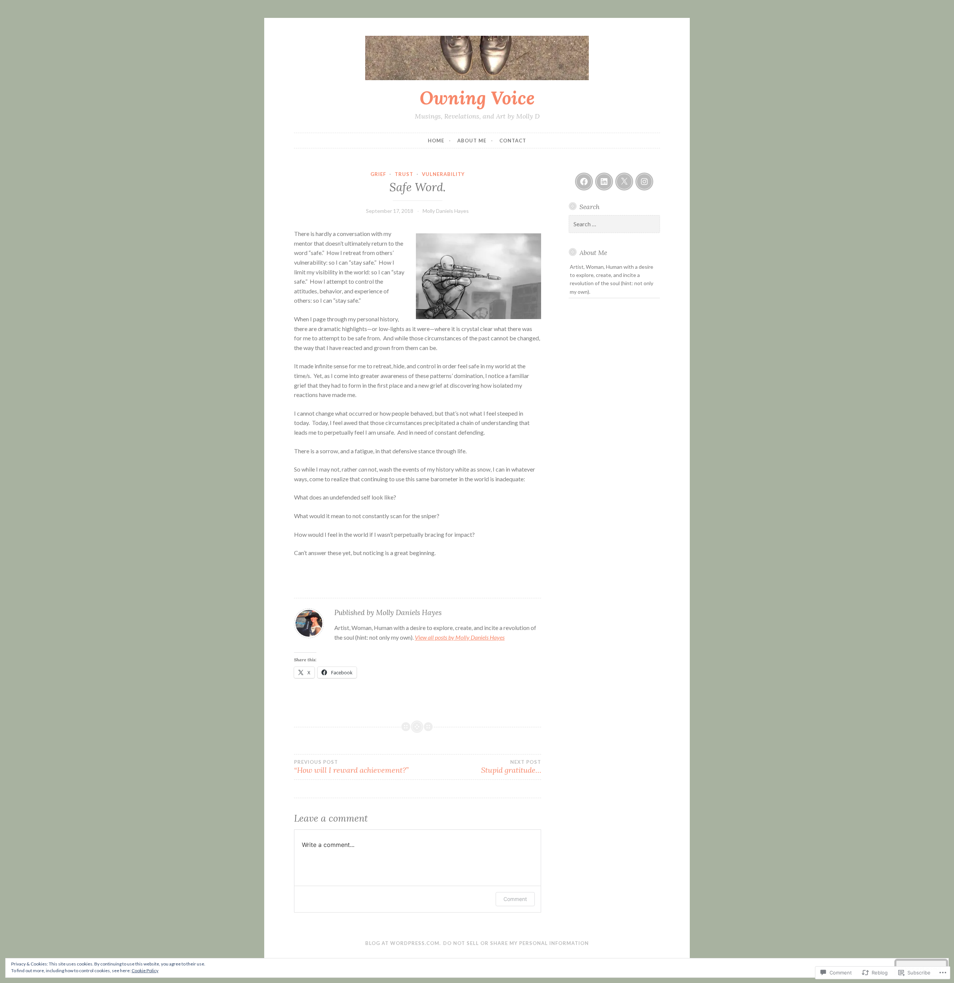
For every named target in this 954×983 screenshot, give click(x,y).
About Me (471, 141)
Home (436, 141)
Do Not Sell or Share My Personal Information (516, 943)
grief (378, 174)
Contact (512, 141)
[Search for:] (614, 224)
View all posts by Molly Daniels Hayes (460, 637)
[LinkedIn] (604, 181)
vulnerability (443, 174)
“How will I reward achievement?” (351, 767)
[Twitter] (624, 181)
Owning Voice (477, 97)
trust (404, 174)
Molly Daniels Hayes (446, 211)
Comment (515, 899)
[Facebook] (584, 181)
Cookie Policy (145, 970)
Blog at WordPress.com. (403, 943)
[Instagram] (644, 181)
